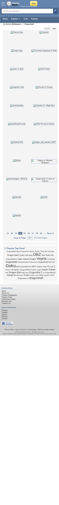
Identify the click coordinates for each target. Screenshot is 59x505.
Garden (4, 312)
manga (10, 275)
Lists (26, 19)
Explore (14, 19)
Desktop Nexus (25, 332)
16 (29, 233)
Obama (4, 316)
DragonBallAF (50, 273)
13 (16, 233)
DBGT (34, 267)
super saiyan (23, 259)
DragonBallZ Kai (44, 262)
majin (45, 267)
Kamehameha (23, 262)
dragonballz (12, 261)
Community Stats (9, 299)
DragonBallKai (11, 259)
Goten (32, 275)
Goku (11, 265)
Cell (12, 270)
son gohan (51, 259)
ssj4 (6, 273)
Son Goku (45, 255)
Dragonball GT (23, 278)
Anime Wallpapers (13, 24)
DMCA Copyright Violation (46, 329)
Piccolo (50, 267)
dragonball (36, 278)
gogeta (39, 267)
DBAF (41, 275)
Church (4, 314)
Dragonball (29, 24)
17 (33, 233)
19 (41, 233)
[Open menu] (3, 4)
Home (5, 19)
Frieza (31, 262)
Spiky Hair (24, 255)
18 (37, 233)
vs (43, 273)
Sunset (4, 318)
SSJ (53, 262)
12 (12, 233)
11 (8, 233)
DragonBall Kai (25, 267)
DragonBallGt (25, 270)
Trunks (26, 275)
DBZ (37, 254)
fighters (17, 270)
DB (52, 255)
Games (33, 270)
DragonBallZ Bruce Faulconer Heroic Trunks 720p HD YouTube (30, 251)
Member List (7, 301)
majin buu (25, 273)
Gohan (52, 269)
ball (17, 267)
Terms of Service (21, 329)
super (39, 270)
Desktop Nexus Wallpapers (13, 4)
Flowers (5, 310)
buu (36, 262)
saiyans (47, 275)
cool (36, 275)
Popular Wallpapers (9, 295)
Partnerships (32, 329)
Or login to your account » (28, 6)
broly (31, 255)
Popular (34, 19)
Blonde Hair (18, 275)
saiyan (45, 269)
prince (7, 270)
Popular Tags (7, 297)
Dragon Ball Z (13, 255)
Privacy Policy (9, 329)
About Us (5, 293)
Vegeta (42, 258)
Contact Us (6, 303)
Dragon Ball (15, 272)
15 (24, 233)
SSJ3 (52, 275)
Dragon (33, 259)
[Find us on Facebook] (7, 325)
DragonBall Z (35, 272)
